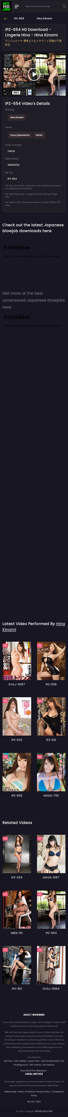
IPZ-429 (16, 877)
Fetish (39, 135)
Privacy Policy (43, 1091)
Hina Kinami (16, 117)
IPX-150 (17, 989)
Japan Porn (34, 1060)
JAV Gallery (20, 1060)
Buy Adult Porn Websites (33, 1070)
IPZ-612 (51, 740)
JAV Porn (8, 1060)
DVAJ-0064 (51, 989)
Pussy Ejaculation (20, 135)
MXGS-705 (51, 795)
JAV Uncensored (50, 1060)
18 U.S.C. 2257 (34, 1101)
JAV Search (48, 1064)
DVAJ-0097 (17, 684)
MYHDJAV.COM (43, 1111)
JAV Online (35, 1064)
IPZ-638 (51, 684)
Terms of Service (26, 1091)
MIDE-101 (17, 933)
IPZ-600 (16, 795)
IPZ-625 (16, 740)
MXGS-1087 (51, 877)
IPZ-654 (51, 933)
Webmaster (10, 1091)
